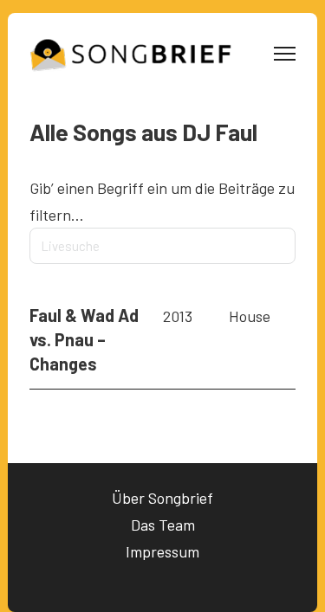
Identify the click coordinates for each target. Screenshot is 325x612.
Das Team (163, 524)
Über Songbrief (162, 497)
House (249, 315)
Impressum (162, 551)
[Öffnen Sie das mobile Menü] (285, 54)
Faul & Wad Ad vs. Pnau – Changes (84, 339)
